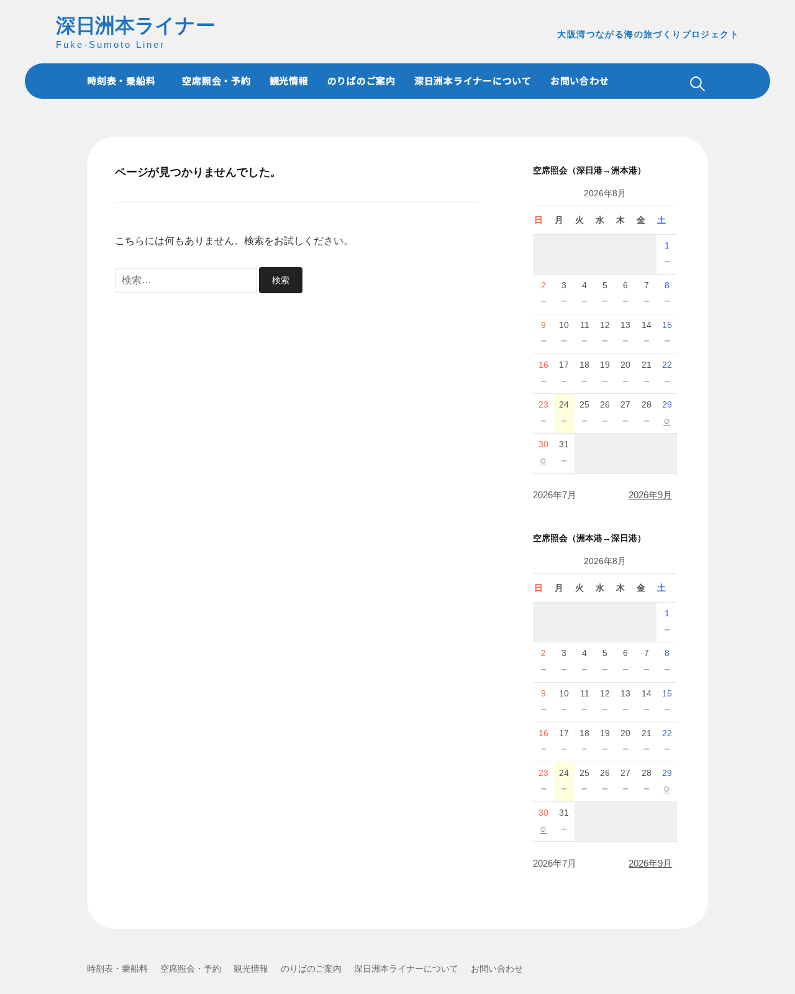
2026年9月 (650, 495)
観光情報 (289, 80)
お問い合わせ (579, 80)
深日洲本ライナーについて (473, 80)
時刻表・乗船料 (121, 80)
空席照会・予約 (216, 80)
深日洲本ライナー (135, 25)
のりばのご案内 (361, 80)
